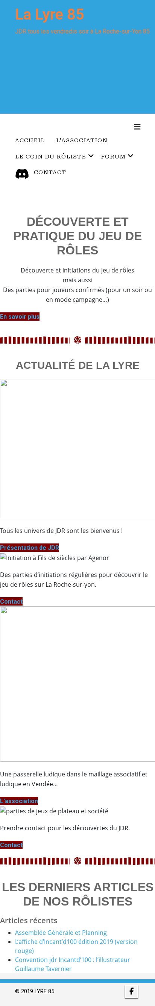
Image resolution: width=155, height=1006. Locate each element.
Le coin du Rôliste (50, 156)
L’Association (82, 140)
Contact (50, 172)
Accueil (30, 140)
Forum (113, 156)
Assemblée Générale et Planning (61, 932)
